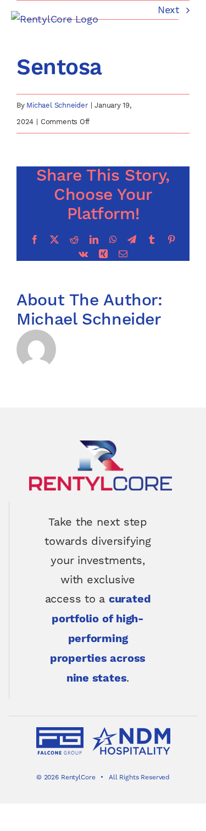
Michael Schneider (56, 105)
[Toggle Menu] (187, 20)
